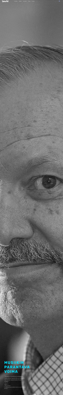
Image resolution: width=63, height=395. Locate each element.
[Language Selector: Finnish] (60, 1)
